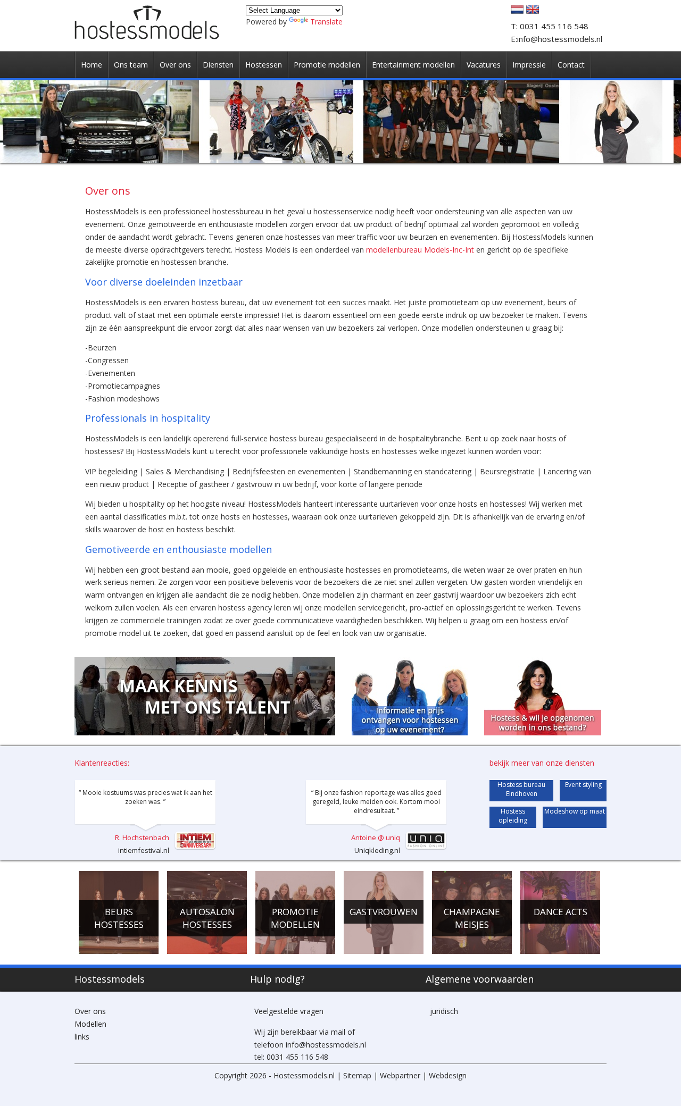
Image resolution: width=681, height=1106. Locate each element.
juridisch (444, 1011)
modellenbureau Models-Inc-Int (420, 250)
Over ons (90, 1011)
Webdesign (448, 1075)
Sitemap (357, 1075)
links (81, 1037)
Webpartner (400, 1075)
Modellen (90, 1024)
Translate (326, 21)
